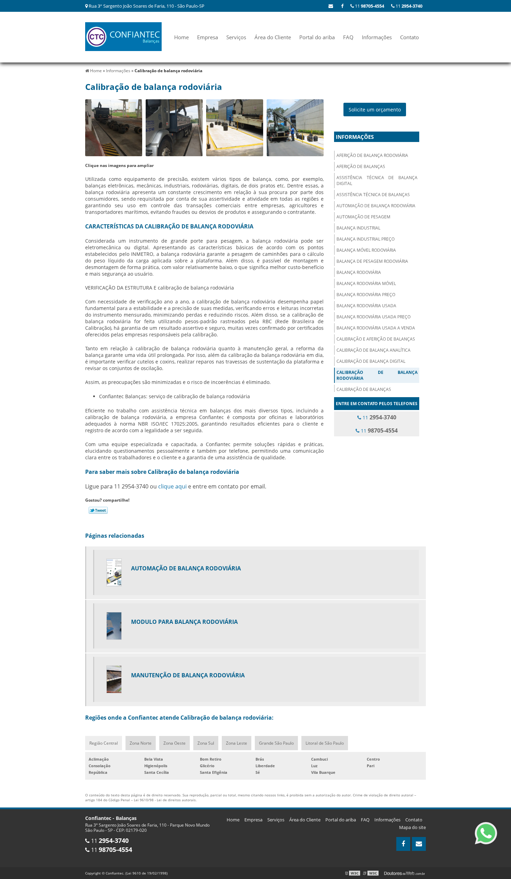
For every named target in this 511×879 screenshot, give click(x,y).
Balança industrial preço (365, 239)
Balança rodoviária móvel (366, 283)
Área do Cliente (272, 37)
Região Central (103, 743)
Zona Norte (141, 743)
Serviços (236, 37)
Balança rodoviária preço (365, 295)
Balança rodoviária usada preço (373, 317)
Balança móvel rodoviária (366, 250)
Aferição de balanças (360, 166)
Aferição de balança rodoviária (372, 155)
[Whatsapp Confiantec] (486, 833)
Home (181, 37)
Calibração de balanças (363, 389)
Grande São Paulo (276, 743)
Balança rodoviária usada (366, 306)
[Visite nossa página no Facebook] (342, 6)
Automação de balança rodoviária (375, 206)
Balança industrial (358, 228)
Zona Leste (236, 743)
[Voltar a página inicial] (123, 36)
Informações (377, 37)
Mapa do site (412, 827)
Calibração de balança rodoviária (376, 375)
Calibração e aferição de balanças (375, 339)
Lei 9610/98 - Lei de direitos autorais (165, 799)
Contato (409, 37)
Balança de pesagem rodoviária (372, 261)
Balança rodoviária (358, 272)
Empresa (207, 37)
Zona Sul (205, 743)
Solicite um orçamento (375, 109)
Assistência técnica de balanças (373, 195)
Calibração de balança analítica (373, 350)
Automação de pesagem (363, 217)
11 (408, 6)
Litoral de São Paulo (325, 743)
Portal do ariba (317, 37)
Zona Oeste (174, 743)
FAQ (348, 37)
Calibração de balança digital (370, 361)
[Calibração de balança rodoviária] (113, 127)
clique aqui (172, 486)
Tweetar (98, 510)
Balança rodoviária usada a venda (375, 328)
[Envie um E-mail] (330, 6)
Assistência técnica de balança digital (376, 180)
